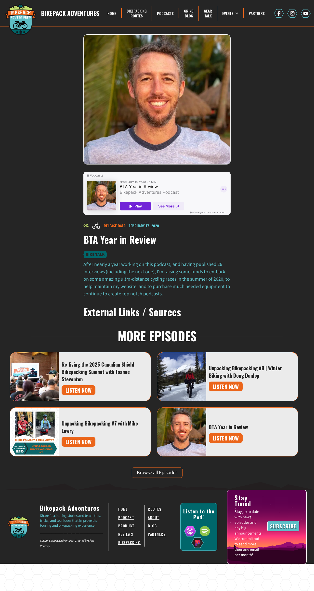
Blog (152, 525)
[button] (230, 13)
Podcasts (165, 13)
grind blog (189, 13)
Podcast (126, 517)
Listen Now (78, 390)
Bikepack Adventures (70, 13)
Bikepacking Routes (137, 13)
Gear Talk (208, 13)
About (153, 517)
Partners (257, 13)
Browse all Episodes (157, 472)
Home (111, 13)
